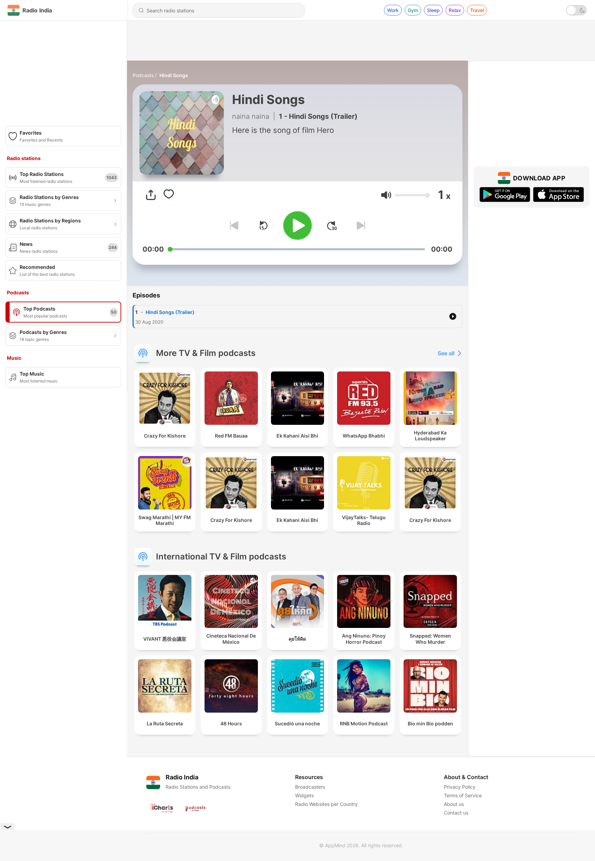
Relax (455, 10)
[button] (386, 195)
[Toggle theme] (576, 10)
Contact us (456, 813)
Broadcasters (310, 787)
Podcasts (143, 75)
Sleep (433, 10)
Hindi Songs (173, 75)
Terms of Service (463, 795)
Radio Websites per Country (326, 804)
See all (446, 353)
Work (393, 10)
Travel (477, 10)
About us (454, 804)
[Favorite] (168, 194)
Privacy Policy (460, 787)
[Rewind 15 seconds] (263, 225)
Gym (413, 10)
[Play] (297, 225)
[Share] (150, 194)
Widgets (304, 795)
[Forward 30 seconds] (332, 225)
